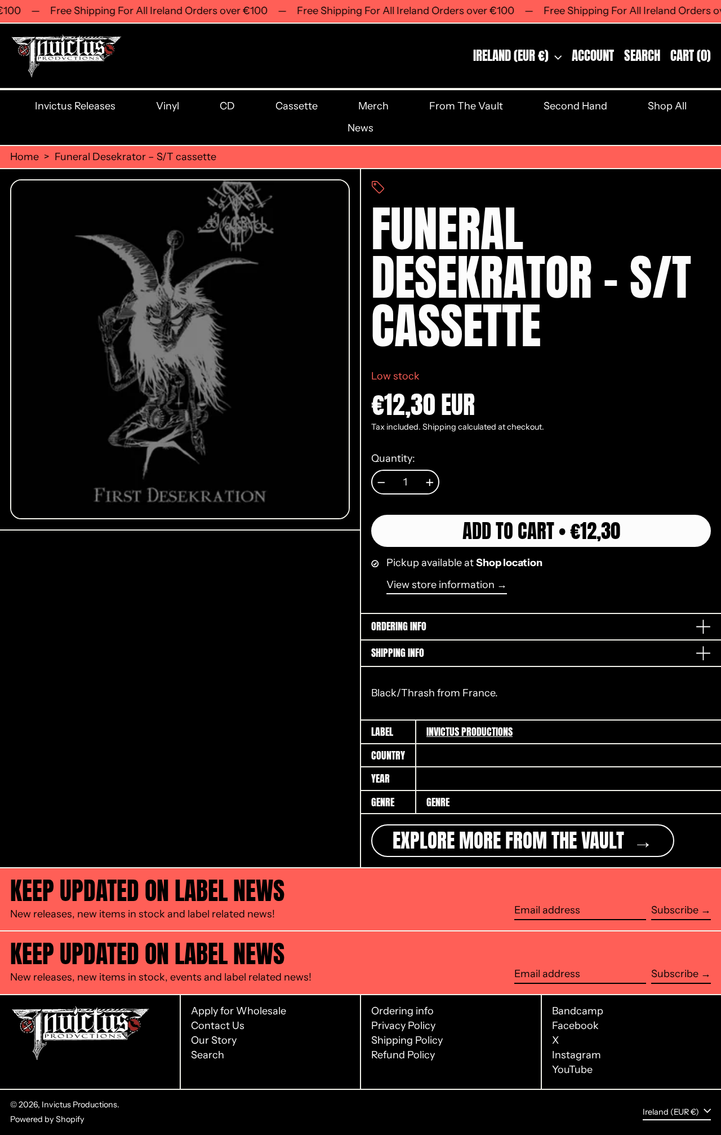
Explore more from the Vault (511, 840)
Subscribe (674, 910)
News (360, 128)
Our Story (214, 1040)
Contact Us (217, 1025)
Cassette (296, 106)
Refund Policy (403, 1055)
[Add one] (430, 483)
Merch (373, 106)
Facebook (575, 1026)
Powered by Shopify (47, 1119)
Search (207, 1055)
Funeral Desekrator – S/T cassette (135, 157)
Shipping (439, 427)
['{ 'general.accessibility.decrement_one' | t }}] (381, 483)
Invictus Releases (75, 106)
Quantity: (393, 459)
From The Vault (466, 106)
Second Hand (575, 106)
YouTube (572, 1070)
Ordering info (402, 1011)
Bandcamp (577, 1011)
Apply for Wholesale (238, 1011)
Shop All (667, 106)
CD (227, 106)
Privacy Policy (403, 1025)
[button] (642, 56)
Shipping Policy (407, 1040)
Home (24, 157)
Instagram (576, 1055)
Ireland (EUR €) (512, 55)
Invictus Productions (469, 731)
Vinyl (167, 106)
